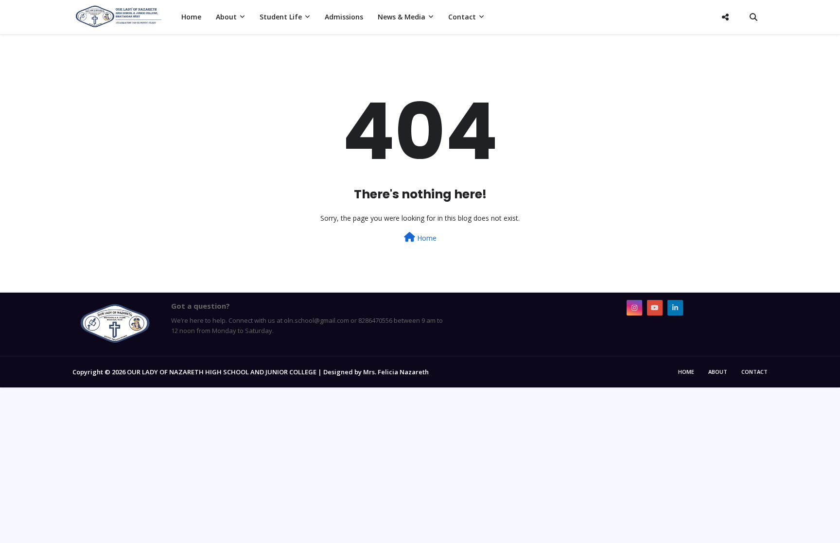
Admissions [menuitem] (344, 16)
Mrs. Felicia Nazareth (396, 372)
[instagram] (634, 307)
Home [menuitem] (191, 16)
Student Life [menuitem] (281, 16)
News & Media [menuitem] (401, 16)
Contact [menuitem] (462, 16)
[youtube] (655, 307)
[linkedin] (675, 307)
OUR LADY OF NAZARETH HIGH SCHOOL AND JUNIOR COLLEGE (221, 372)
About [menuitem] (226, 16)
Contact (754, 371)
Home (426, 238)
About (717, 371)
